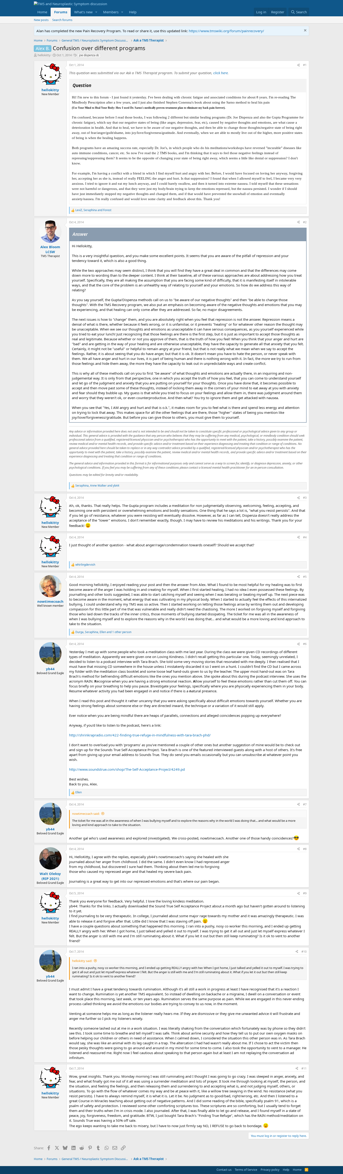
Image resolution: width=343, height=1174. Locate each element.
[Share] (298, 65)
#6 (305, 644)
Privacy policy (270, 1169)
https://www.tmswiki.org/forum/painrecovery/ (226, 30)
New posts (41, 20)
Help (132, 12)
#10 (304, 952)
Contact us (224, 1169)
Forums (60, 12)
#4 (305, 537)
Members (111, 12)
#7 (305, 804)
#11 (304, 1068)
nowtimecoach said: (86, 814)
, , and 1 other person (103, 632)
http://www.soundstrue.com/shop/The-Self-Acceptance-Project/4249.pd (127, 769)
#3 (305, 498)
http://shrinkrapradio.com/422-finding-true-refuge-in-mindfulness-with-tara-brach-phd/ (140, 735)
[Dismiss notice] (305, 30)
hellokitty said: (82, 961)
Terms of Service (246, 1169)
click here (220, 72)
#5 (305, 577)
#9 (305, 893)
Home (42, 12)
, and (93, 210)
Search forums (62, 20)
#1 (305, 65)
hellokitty (44, 55)
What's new (83, 12)
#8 (305, 849)
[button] (96, 12)
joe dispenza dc (89, 55)
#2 (305, 222)
